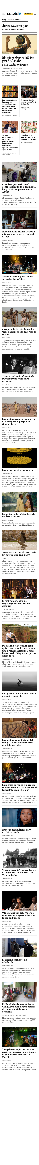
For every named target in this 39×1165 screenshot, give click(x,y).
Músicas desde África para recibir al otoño (16, 831)
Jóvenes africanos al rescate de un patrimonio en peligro (19, 554)
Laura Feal (5, 558)
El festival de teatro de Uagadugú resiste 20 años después (16, 603)
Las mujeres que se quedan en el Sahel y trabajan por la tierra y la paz (19, 421)
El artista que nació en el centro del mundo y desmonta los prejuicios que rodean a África (19, 188)
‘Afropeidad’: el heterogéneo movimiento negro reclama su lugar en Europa (18, 915)
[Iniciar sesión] (35, 13)
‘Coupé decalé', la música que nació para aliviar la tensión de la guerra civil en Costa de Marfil (19, 1053)
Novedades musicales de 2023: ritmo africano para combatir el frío (18, 234)
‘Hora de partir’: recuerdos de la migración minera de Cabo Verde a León (19, 872)
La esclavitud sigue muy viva (17, 470)
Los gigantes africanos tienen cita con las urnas (28, 137)
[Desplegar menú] (4, 13)
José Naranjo (25, 142)
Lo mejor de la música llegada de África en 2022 (18, 515)
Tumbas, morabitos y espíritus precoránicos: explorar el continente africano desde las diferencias (10, 143)
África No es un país (15, 26)
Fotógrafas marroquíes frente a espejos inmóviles (19, 695)
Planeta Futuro (14, 20)
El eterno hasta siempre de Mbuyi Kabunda (28, 102)
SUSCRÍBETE (28, 14)
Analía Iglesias (6, 153)
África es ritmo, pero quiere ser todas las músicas (17, 278)
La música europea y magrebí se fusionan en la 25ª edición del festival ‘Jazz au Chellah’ (19, 787)
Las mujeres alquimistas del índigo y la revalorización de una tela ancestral (17, 742)
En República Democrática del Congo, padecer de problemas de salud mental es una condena (18, 1008)
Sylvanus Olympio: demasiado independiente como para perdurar (18, 379)
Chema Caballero (7, 68)
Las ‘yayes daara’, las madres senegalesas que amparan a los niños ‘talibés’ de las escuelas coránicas (9, 106)
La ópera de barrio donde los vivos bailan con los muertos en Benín (19, 332)
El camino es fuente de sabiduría (14, 961)
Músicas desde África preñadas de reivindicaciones (18, 61)
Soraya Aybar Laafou (25, 108)
